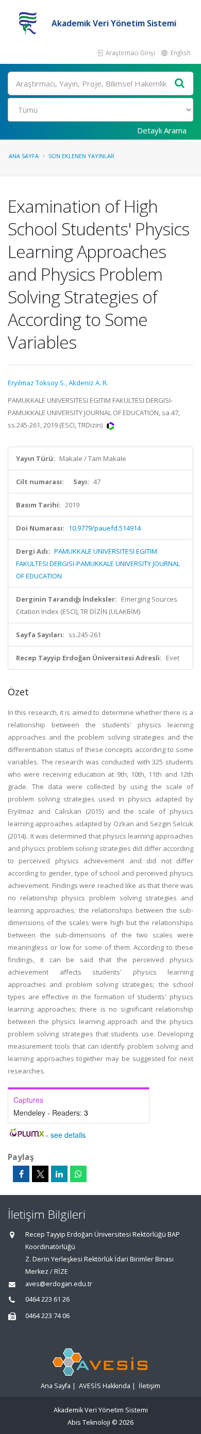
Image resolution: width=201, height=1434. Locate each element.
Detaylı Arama (162, 130)
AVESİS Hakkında (104, 1385)
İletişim (149, 1385)
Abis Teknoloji (89, 1422)
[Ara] (179, 83)
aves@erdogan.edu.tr (58, 1283)
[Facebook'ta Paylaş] (21, 1174)
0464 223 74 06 (47, 1315)
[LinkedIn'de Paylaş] (59, 1174)
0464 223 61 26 (47, 1299)
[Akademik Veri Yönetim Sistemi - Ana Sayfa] (30, 23)
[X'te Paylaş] (40, 1174)
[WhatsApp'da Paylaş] (78, 1174)
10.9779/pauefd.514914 (105, 528)
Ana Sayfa (24, 156)
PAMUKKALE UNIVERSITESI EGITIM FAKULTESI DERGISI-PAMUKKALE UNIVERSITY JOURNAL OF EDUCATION (98, 564)
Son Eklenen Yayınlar (81, 156)
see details (68, 1135)
